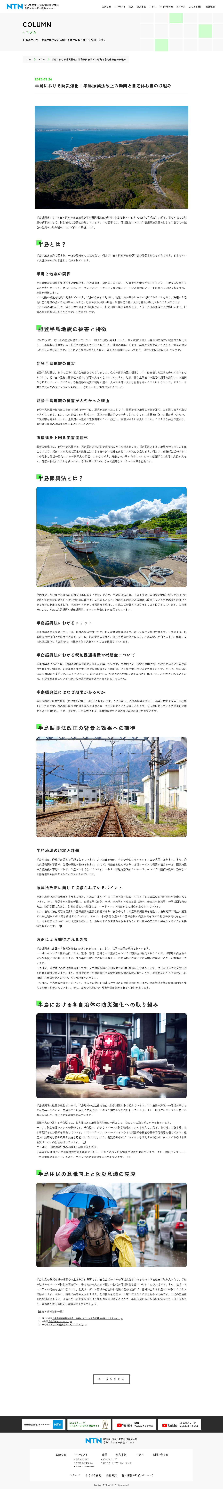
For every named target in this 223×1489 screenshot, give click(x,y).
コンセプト (120, 6)
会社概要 (210, 6)
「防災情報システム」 (58, 1321)
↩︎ (122, 1318)
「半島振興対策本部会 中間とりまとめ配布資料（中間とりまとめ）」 (86, 1318)
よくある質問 (195, 6)
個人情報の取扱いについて (137, 1475)
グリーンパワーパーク (85, 1466)
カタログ (180, 6)
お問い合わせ (166, 6)
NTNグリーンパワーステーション (117, 1462)
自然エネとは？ (82, 1459)
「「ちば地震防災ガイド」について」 (66, 1324)
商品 (131, 6)
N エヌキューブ (110, 1459)
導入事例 (141, 6)
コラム (152, 6)
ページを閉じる (111, 1379)
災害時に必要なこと (84, 1462)
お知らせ (106, 6)
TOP (28, 59)
